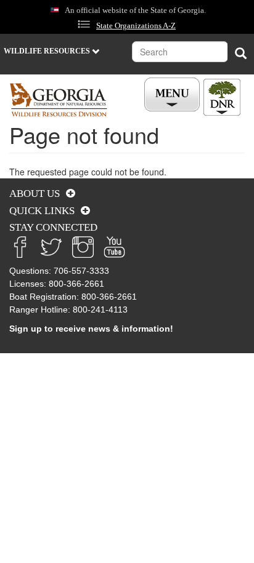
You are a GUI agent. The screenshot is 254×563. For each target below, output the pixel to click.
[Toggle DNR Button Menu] (221, 97)
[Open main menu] (173, 95)
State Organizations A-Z (136, 26)
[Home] (58, 100)
